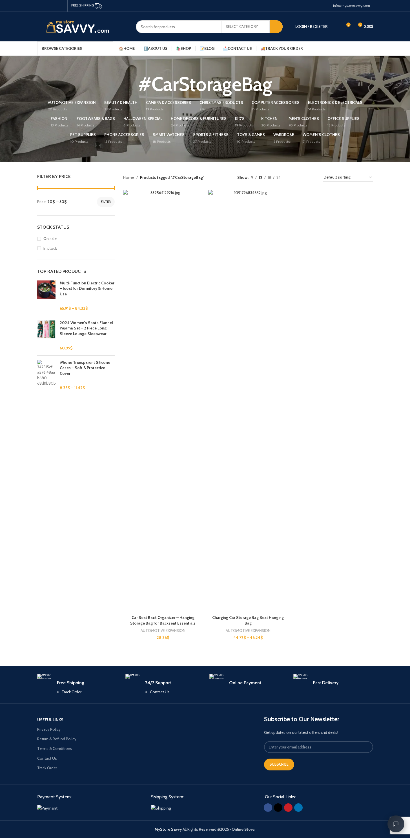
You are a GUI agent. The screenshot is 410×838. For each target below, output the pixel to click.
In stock (50, 248)
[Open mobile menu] (371, 48)
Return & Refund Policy (56, 738)
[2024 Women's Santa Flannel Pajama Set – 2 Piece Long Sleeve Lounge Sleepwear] (46, 335)
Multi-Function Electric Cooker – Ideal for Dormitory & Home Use (87, 288)
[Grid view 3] (302, 177)
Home (128, 177)
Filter (106, 201)
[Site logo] (82, 26)
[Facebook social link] (40, 6)
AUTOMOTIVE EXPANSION (163, 630)
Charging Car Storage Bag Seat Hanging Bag (248, 620)
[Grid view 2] (293, 177)
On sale (50, 238)
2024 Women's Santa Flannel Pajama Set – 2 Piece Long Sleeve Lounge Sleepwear (86, 328)
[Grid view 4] (311, 177)
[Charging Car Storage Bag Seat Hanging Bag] (248, 401)
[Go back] (131, 84)
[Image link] (47, 807)
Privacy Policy (49, 729)
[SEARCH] (276, 26)
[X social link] (47, 6)
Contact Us (160, 691)
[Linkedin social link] (60, 6)
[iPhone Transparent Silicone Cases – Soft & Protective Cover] (46, 375)
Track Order (71, 691)
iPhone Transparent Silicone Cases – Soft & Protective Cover (85, 368)
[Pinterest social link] (54, 6)
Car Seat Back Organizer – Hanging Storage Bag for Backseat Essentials (163, 620)
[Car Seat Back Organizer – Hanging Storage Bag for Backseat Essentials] (163, 401)
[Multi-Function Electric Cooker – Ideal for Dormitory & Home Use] (46, 295)
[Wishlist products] (336, 26)
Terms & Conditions (54, 748)
